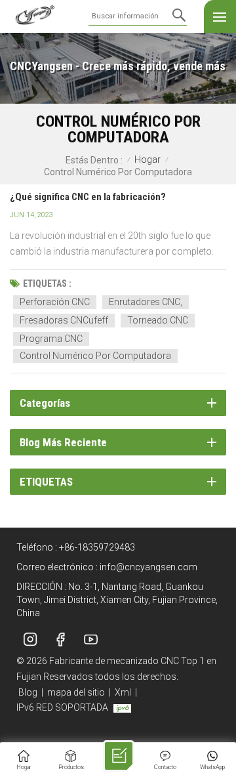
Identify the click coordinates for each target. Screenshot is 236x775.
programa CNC (51, 338)
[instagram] (30, 640)
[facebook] (60, 640)
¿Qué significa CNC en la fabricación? (88, 197)
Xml (123, 692)
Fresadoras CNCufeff (64, 320)
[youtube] (90, 640)
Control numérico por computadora (95, 355)
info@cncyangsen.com (148, 567)
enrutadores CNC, (145, 302)
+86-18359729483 (97, 547)
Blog (27, 692)
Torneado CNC (157, 320)
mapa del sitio (76, 692)
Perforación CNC (55, 302)
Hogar (147, 160)
